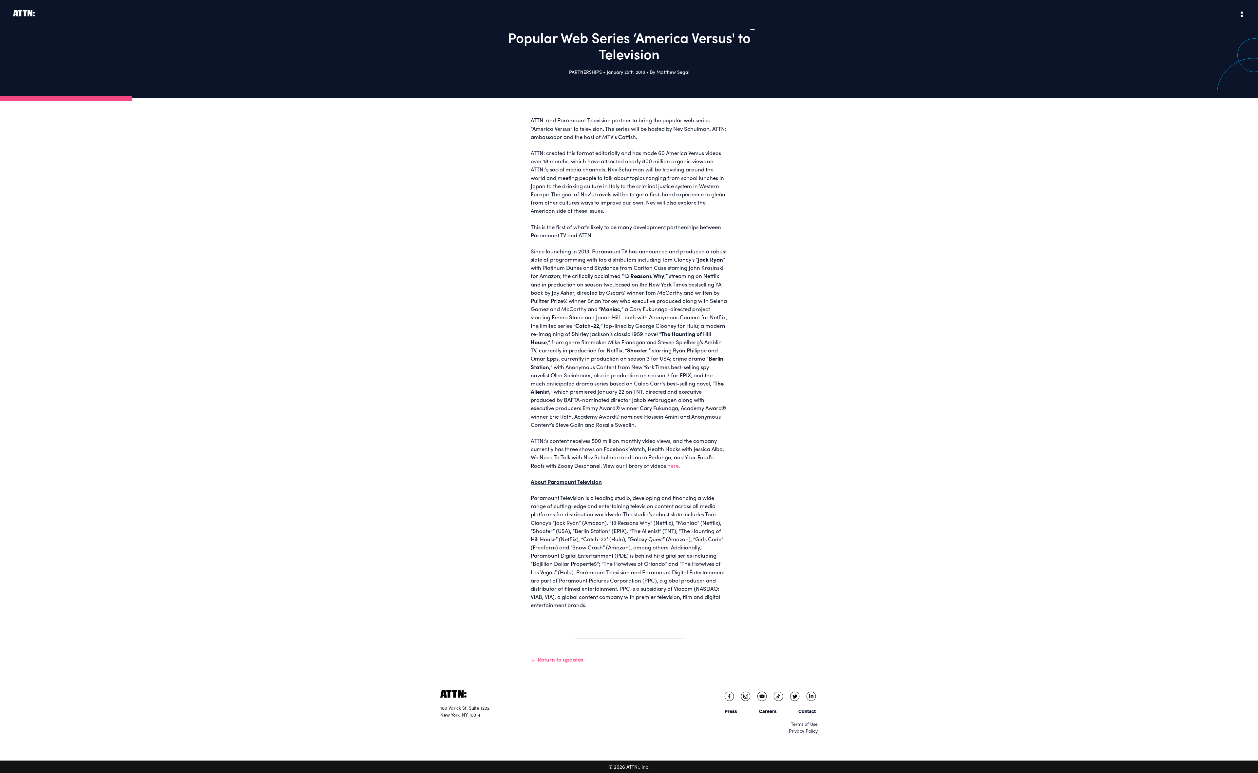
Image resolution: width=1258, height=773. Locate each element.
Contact (807, 711)
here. (673, 465)
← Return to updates (557, 659)
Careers (767, 711)
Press (731, 711)
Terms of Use (804, 724)
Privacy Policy (803, 730)
